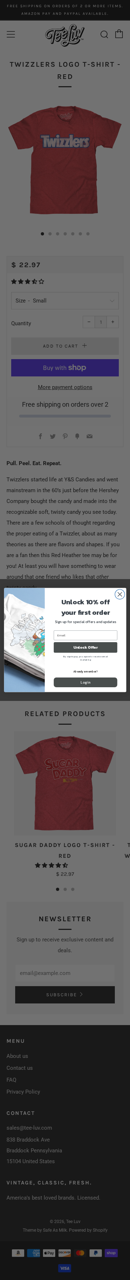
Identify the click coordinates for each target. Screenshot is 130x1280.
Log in (85, 682)
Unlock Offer (85, 647)
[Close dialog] (120, 594)
